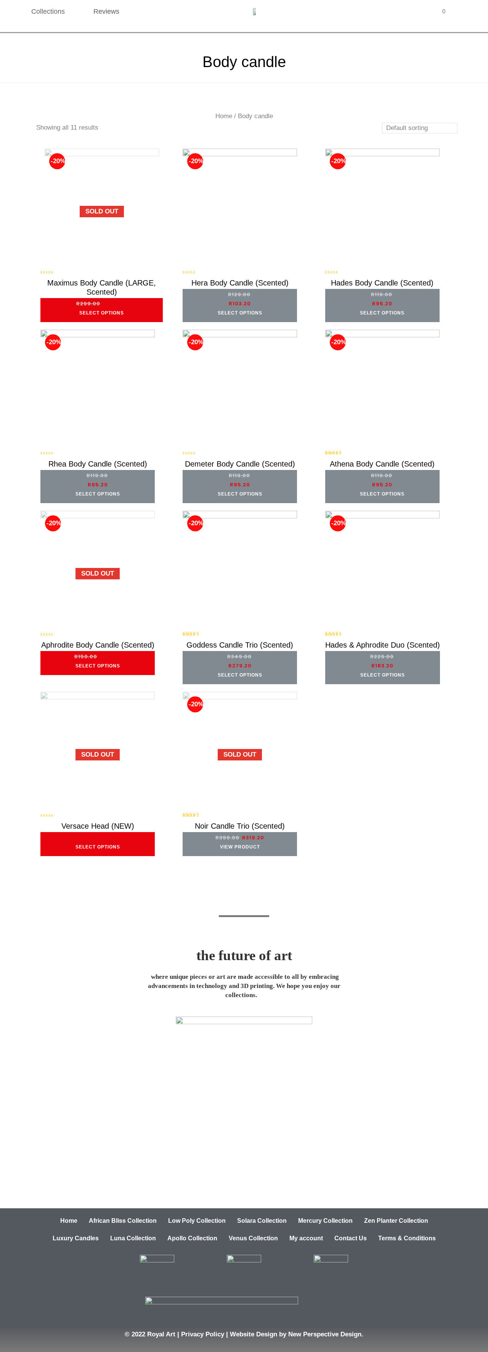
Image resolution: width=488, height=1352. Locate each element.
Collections (48, 11)
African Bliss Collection (123, 1220)
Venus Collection (253, 1238)
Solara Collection (262, 1220)
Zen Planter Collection (396, 1220)
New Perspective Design (324, 1334)
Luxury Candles (76, 1238)
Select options (101, 313)
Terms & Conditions (407, 1238)
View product (240, 847)
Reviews (106, 11)
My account (306, 1238)
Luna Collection (133, 1238)
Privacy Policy (202, 1334)
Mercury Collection (325, 1220)
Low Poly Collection (197, 1220)
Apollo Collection (192, 1238)
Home (223, 116)
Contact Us (350, 1238)
